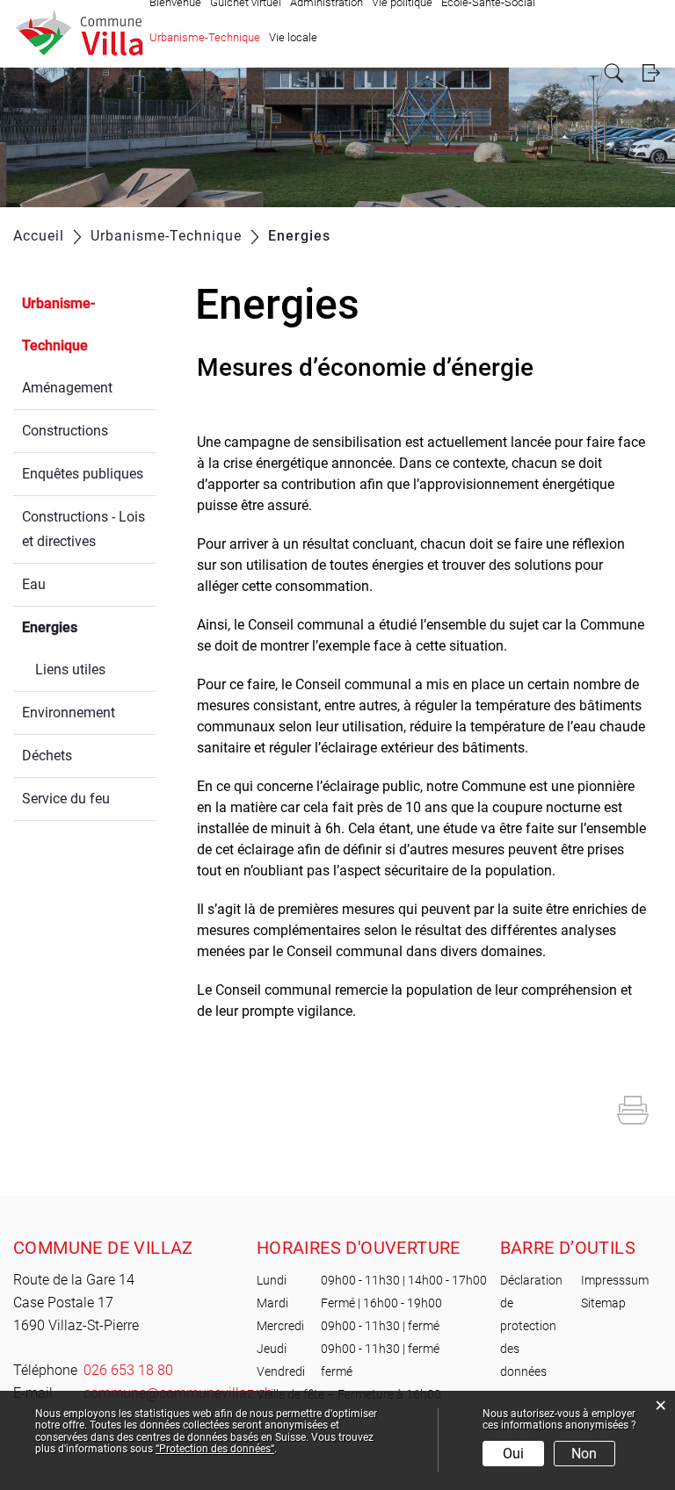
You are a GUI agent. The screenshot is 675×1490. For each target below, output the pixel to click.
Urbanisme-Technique (204, 37)
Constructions (65, 430)
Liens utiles (70, 669)
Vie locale (293, 37)
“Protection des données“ (215, 1449)
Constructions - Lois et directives (83, 529)
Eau (34, 584)
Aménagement (67, 387)
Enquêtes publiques (82, 473)
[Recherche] (614, 73)
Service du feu (66, 798)
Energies (89, 627)
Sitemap (603, 1303)
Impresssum (615, 1280)
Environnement (68, 712)
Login (651, 73)
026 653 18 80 (128, 1370)
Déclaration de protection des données (531, 1325)
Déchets (47, 755)
